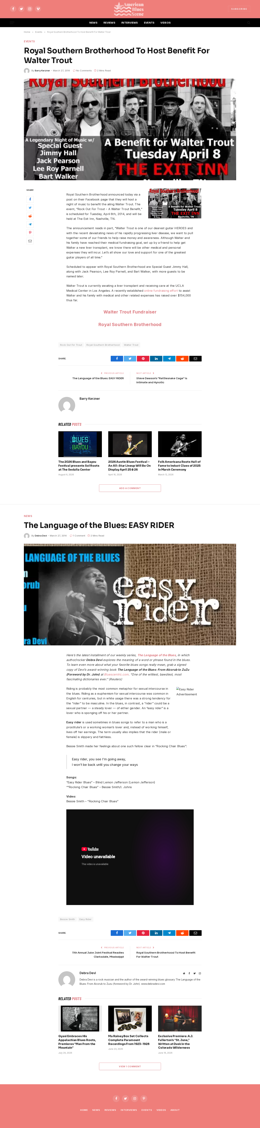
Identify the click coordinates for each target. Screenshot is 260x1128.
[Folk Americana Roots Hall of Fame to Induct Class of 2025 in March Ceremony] (180, 444)
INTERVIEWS (129, 22)
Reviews (110, 1110)
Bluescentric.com (116, 674)
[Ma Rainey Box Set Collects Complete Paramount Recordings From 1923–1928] (130, 1018)
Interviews (129, 1110)
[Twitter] (30, 207)
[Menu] (12, 23)
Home (84, 1110)
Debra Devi (41, 535)
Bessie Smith (67, 919)
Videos (161, 1110)
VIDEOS (165, 22)
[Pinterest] (30, 232)
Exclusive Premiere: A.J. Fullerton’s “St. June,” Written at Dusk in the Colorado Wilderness (175, 1042)
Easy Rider (85, 919)
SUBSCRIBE (239, 8)
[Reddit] (30, 216)
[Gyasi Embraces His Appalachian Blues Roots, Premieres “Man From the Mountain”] (80, 1018)
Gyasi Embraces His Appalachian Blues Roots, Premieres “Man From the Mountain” (77, 1042)
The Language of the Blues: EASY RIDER (98, 378)
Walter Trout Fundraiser (130, 312)
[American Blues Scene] (130, 9)
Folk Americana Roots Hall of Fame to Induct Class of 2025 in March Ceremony (179, 465)
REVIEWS (109, 22)
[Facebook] (30, 199)
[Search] (248, 23)
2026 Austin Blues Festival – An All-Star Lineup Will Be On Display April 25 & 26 (129, 465)
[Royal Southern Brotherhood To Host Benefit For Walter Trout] (130, 129)
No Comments (84, 70)
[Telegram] (30, 224)
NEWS (93, 22)
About (175, 1110)
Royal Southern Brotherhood (129, 324)
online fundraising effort (161, 290)
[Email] (30, 241)
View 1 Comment (130, 1066)
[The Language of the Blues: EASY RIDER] (130, 594)
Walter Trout (131, 344)
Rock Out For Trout (71, 344)
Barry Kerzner (42, 70)
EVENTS (149, 22)
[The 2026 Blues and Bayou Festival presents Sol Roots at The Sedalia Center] (80, 444)
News (28, 516)
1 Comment (79, 535)
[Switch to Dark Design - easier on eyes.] (242, 22)
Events (29, 41)
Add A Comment (130, 488)
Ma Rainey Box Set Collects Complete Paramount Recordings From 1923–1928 (128, 1040)
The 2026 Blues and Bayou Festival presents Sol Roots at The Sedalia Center (78, 465)
